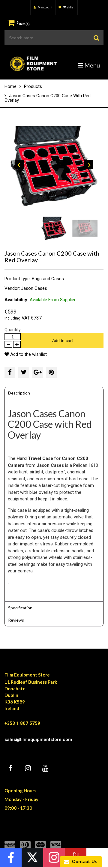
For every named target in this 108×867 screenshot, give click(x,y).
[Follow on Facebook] (11, 857)
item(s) (23, 24)
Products (33, 86)
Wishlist (68, 7)
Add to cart (62, 340)
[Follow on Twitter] (32, 857)
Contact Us (83, 861)
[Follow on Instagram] (54, 857)
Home (10, 86)
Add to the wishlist (28, 354)
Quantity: (13, 329)
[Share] (9, 372)
